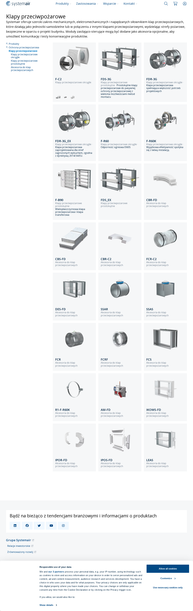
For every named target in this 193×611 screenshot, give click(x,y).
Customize (166, 578)
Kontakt (129, 4)
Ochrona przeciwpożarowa (24, 47)
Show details (46, 605)
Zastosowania (86, 4)
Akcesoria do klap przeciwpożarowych (22, 69)
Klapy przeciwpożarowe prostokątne (24, 62)
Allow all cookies (168, 568)
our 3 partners (56, 571)
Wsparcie (109, 4)
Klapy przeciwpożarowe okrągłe (24, 56)
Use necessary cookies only (168, 587)
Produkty (62, 4)
